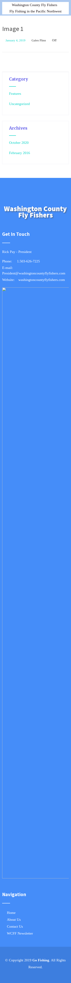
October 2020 (19, 143)
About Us (14, 920)
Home (11, 913)
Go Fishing (40, 960)
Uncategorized (19, 104)
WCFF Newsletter (20, 933)
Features (15, 94)
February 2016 (19, 153)
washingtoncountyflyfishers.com (41, 280)
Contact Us (15, 926)
